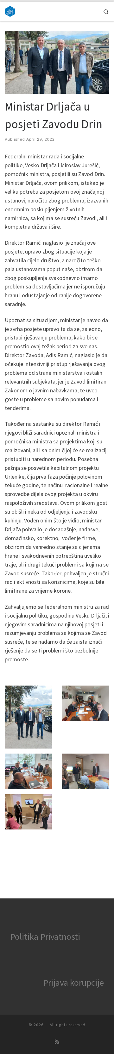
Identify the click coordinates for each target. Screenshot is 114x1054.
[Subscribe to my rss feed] (57, 1042)
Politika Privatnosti (45, 936)
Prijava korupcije (73, 982)
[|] (10, 10)
